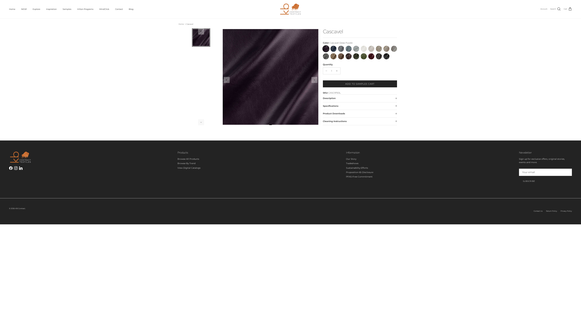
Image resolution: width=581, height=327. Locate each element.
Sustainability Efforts (357, 168)
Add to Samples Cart (359, 84)
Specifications (330, 106)
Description (329, 98)
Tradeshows (352, 163)
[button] (201, 31)
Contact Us (538, 211)
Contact (119, 9)
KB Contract (20, 208)
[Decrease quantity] (325, 71)
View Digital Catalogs (188, 168)
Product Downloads (334, 113)
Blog (131, 9)
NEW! (24, 9)
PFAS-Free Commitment (359, 176)
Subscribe (529, 181)
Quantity (328, 64)
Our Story (351, 159)
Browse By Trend (186, 163)
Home (12, 9)
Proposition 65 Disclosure (359, 172)
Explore (36, 9)
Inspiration (51, 9)
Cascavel (189, 24)
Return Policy (551, 211)
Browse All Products (188, 159)
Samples (67, 9)
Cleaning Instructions (335, 121)
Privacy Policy (566, 211)
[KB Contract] (290, 9)
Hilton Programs (85, 9)
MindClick (104, 9)
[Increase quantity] (337, 71)
